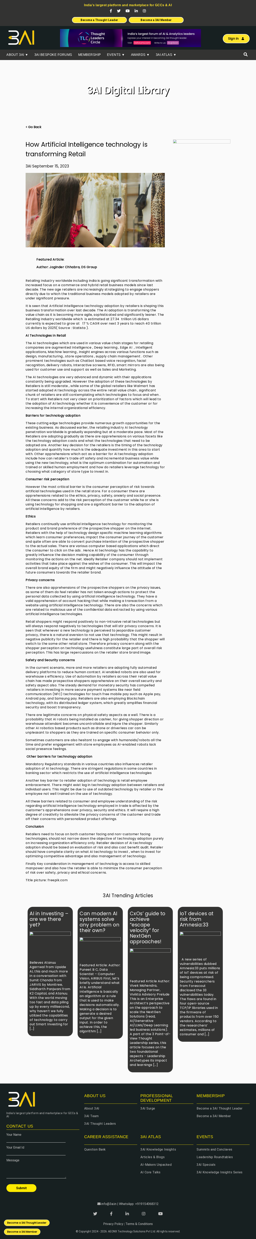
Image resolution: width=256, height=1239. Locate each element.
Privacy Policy (113, 1224)
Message (12, 1160)
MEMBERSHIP (89, 54)
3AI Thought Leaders (100, 1124)
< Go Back (33, 127)
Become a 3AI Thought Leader (220, 1108)
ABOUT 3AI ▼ (17, 54)
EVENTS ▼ (116, 54)
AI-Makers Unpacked (156, 1165)
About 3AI (91, 1108)
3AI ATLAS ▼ (166, 54)
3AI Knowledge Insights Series (220, 1172)
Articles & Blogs (152, 1157)
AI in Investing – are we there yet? (49, 919)
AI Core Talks (150, 1172)
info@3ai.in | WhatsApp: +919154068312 (130, 1204)
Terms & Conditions (139, 1224)
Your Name (13, 1135)
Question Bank (95, 1149)
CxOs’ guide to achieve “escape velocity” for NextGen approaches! (147, 927)
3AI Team (91, 1116)
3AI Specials (206, 1165)
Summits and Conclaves (214, 1149)
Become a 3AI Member (214, 1116)
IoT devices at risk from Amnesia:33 (197, 919)
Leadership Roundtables (215, 1157)
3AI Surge (147, 1108)
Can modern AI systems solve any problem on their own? (99, 922)
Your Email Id (15, 1147)
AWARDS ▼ (140, 54)
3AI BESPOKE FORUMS (53, 54)
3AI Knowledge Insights (158, 1149)
